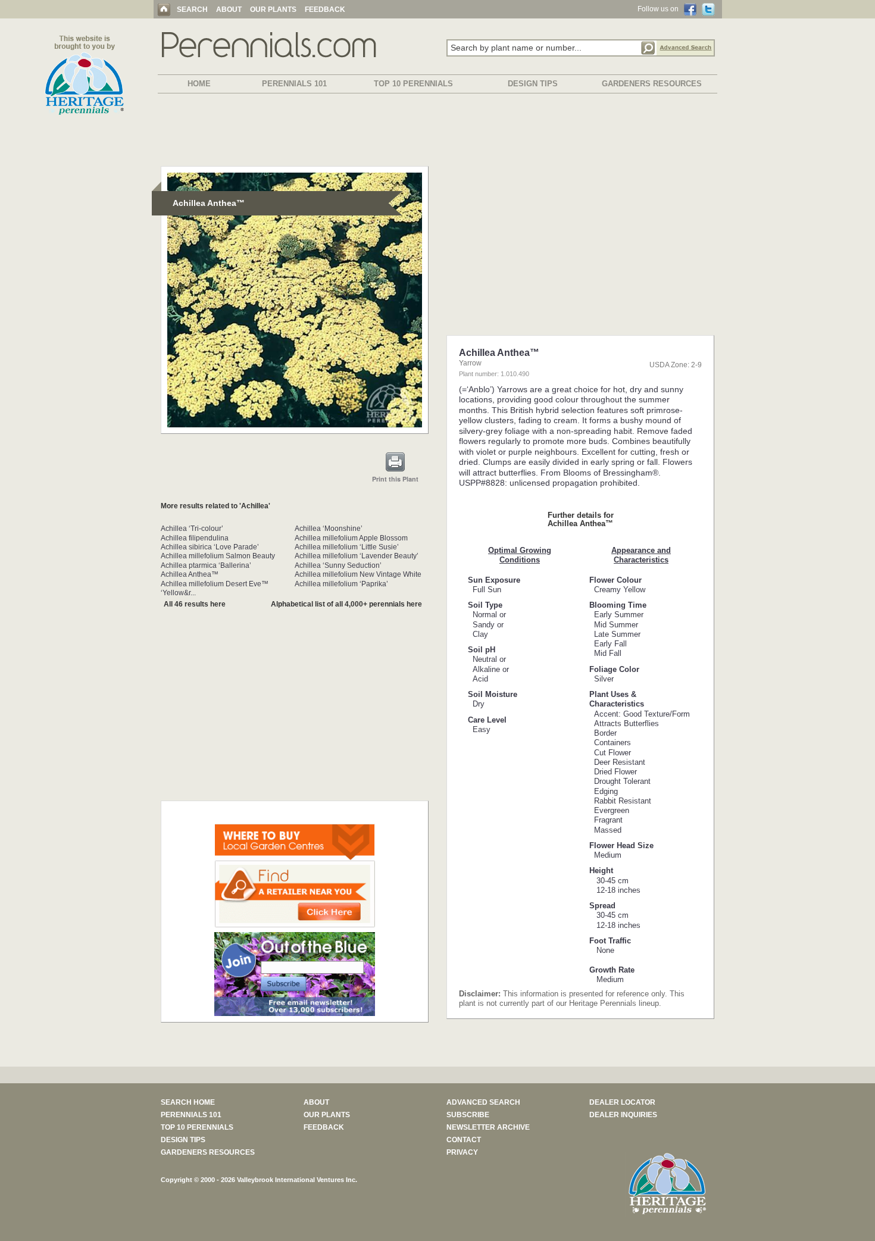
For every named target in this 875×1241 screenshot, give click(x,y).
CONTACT (463, 1140)
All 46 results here (195, 604)
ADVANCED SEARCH (483, 1102)
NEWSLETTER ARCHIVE (488, 1127)
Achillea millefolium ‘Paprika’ (341, 584)
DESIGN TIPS (533, 83)
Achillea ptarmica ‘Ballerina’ (206, 565)
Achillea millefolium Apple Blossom (351, 538)
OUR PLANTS (273, 9)
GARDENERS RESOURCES (652, 83)
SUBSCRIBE (467, 1115)
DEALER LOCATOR (622, 1102)
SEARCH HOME (188, 1102)
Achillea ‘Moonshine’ (328, 528)
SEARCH (192, 9)
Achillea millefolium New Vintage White (358, 574)
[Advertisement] (437, 132)
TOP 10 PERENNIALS (413, 83)
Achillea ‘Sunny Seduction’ (338, 565)
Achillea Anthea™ (189, 574)
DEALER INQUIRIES (623, 1115)
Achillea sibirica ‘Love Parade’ (210, 547)
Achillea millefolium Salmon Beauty (218, 556)
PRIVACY (462, 1152)
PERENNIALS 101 (294, 83)
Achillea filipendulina (195, 538)
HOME (199, 83)
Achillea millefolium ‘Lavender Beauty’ (356, 556)
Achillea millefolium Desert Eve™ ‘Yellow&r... (214, 588)
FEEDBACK (325, 9)
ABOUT (229, 9)
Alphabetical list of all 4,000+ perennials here (346, 604)
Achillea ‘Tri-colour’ (192, 528)
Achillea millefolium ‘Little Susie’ (347, 547)
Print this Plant (395, 478)
